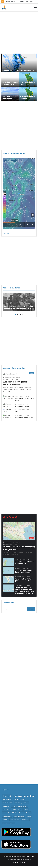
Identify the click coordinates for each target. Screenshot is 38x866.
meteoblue (6, 233)
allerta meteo (6, 809)
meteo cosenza (19, 799)
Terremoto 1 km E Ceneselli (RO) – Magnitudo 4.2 (19, 548)
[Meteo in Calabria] (4, 7)
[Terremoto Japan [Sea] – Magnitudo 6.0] (8, 562)
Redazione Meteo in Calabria (12, 377)
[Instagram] (20, 862)
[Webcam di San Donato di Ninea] (8, 397)
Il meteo (7, 796)
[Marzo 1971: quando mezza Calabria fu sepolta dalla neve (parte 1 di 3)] (19, 302)
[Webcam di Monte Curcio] (8, 416)
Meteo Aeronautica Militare (19, 806)
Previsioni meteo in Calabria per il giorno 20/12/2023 (10, 84)
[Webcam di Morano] (8, 405)
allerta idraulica (17, 809)
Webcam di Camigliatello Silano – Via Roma (16, 383)
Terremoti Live (25, 819)
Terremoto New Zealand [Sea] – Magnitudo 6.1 (24, 571)
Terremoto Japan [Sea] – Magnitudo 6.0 (24, 562)
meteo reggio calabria (21, 803)
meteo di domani (7, 816)
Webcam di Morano (22, 406)
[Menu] (35, 7)
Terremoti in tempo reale (8, 823)
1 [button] (15, 314)
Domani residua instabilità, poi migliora (18, 70)
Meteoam (6, 806)
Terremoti (5, 819)
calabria (29, 816)
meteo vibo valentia (19, 816)
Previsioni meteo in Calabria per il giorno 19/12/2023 (27, 84)
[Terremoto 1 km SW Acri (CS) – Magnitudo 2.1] (8, 579)
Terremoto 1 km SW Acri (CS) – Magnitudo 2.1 (23, 580)
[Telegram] (22, 862)
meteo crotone (7, 803)
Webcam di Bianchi (22, 412)
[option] (19, 77)
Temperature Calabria (24, 813)
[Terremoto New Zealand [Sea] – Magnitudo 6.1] (8, 570)
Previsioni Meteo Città (24, 796)
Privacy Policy (30, 856)
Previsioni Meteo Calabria (9, 813)
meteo (26, 809)
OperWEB (27, 859)
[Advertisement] (19, 32)
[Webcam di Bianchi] (8, 411)
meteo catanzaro (15, 819)
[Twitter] (15, 862)
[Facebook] (13, 862)
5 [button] (22, 314)
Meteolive (7, 799)
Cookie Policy (12, 859)
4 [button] (20, 314)
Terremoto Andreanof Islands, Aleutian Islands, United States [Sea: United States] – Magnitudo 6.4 (24, 590)
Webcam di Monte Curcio (24, 418)
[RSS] (25, 862)
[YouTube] (18, 862)
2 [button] (17, 314)
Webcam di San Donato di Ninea (24, 400)
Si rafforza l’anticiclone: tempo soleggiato (9, 98)
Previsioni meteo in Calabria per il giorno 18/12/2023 (27, 98)
